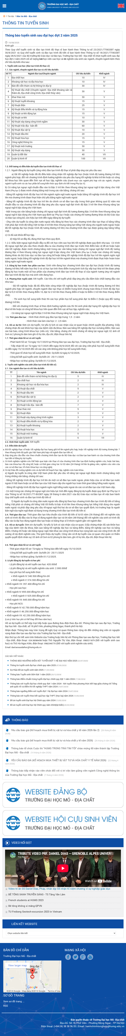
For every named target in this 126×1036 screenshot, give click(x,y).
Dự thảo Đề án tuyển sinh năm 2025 (27, 669)
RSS (5, 1005)
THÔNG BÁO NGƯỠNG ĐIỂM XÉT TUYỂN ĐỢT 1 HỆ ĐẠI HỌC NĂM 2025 (44, 660)
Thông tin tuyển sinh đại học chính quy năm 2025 (33, 665)
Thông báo (19, 720)
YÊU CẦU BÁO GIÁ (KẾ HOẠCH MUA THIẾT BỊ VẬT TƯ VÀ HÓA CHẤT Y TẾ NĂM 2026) (58, 760)
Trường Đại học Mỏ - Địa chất (19, 956)
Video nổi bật (21, 843)
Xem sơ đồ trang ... (13, 1001)
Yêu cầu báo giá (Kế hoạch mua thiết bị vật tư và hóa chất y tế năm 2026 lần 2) (55, 730)
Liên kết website (24, 924)
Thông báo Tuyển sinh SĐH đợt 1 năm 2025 (30, 674)
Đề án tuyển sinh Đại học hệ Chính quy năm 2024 (33, 700)
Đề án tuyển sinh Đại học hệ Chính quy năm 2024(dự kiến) (37, 704)
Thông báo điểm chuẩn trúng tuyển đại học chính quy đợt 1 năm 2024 (42, 679)
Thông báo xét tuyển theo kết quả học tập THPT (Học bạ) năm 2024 (42, 695)
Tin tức (11, 16)
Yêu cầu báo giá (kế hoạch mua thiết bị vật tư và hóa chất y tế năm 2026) (52, 740)
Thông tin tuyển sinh (25, 23)
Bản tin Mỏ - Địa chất (27, 16)
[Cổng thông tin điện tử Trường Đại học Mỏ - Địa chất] (4, 16)
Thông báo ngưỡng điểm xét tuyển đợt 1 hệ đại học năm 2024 (39, 691)
